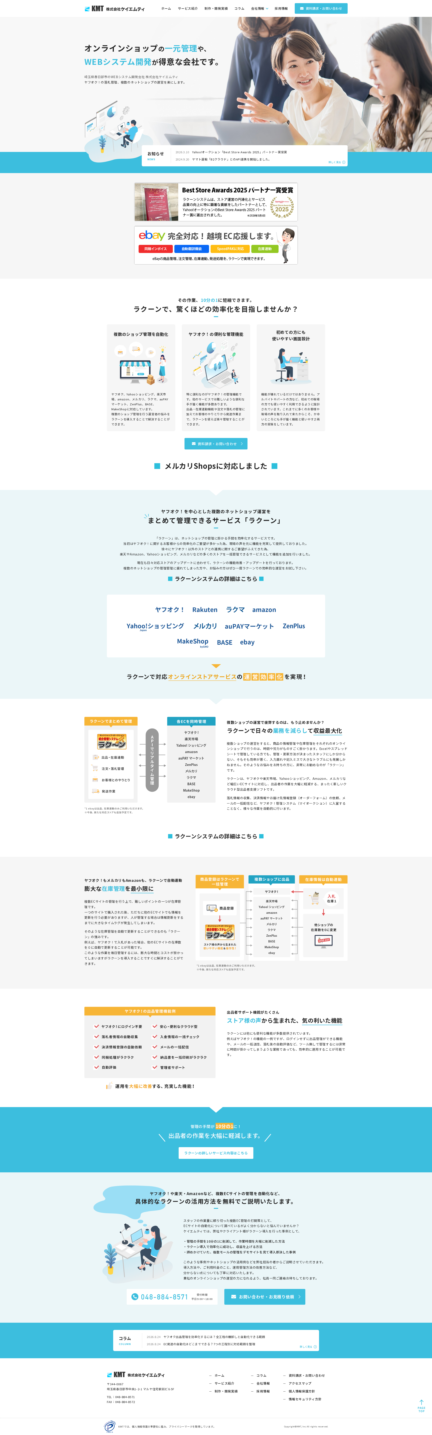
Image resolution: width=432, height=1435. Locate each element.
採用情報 (281, 8)
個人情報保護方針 (302, 1391)
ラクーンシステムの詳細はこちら (216, 578)
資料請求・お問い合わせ (307, 1375)
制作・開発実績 (216, 8)
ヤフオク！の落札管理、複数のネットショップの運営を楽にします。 (135, 82)
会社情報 (257, 8)
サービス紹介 (188, 8)
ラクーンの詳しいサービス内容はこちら (216, 1153)
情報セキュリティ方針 (305, 1399)
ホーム (166, 8)
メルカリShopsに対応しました (216, 465)
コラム (239, 8)
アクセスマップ (300, 1383)
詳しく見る (334, 162)
